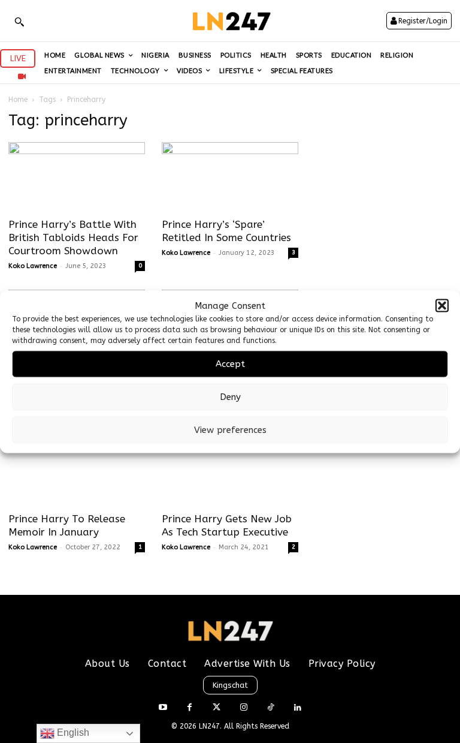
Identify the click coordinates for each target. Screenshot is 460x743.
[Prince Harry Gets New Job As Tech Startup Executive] (230, 470)
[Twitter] (216, 707)
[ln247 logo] (230, 20)
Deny (230, 397)
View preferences (230, 430)
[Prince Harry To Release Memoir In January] (76, 470)
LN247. (211, 726)
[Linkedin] (297, 707)
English (72, 732)
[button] (442, 306)
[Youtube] (162, 707)
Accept (230, 364)
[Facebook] (189, 707)
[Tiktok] (270, 707)
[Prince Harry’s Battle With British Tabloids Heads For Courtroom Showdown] (76, 176)
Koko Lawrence (32, 266)
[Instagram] (243, 707)
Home (18, 99)
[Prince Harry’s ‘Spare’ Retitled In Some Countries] (230, 176)
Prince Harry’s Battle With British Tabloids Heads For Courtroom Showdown (73, 237)
